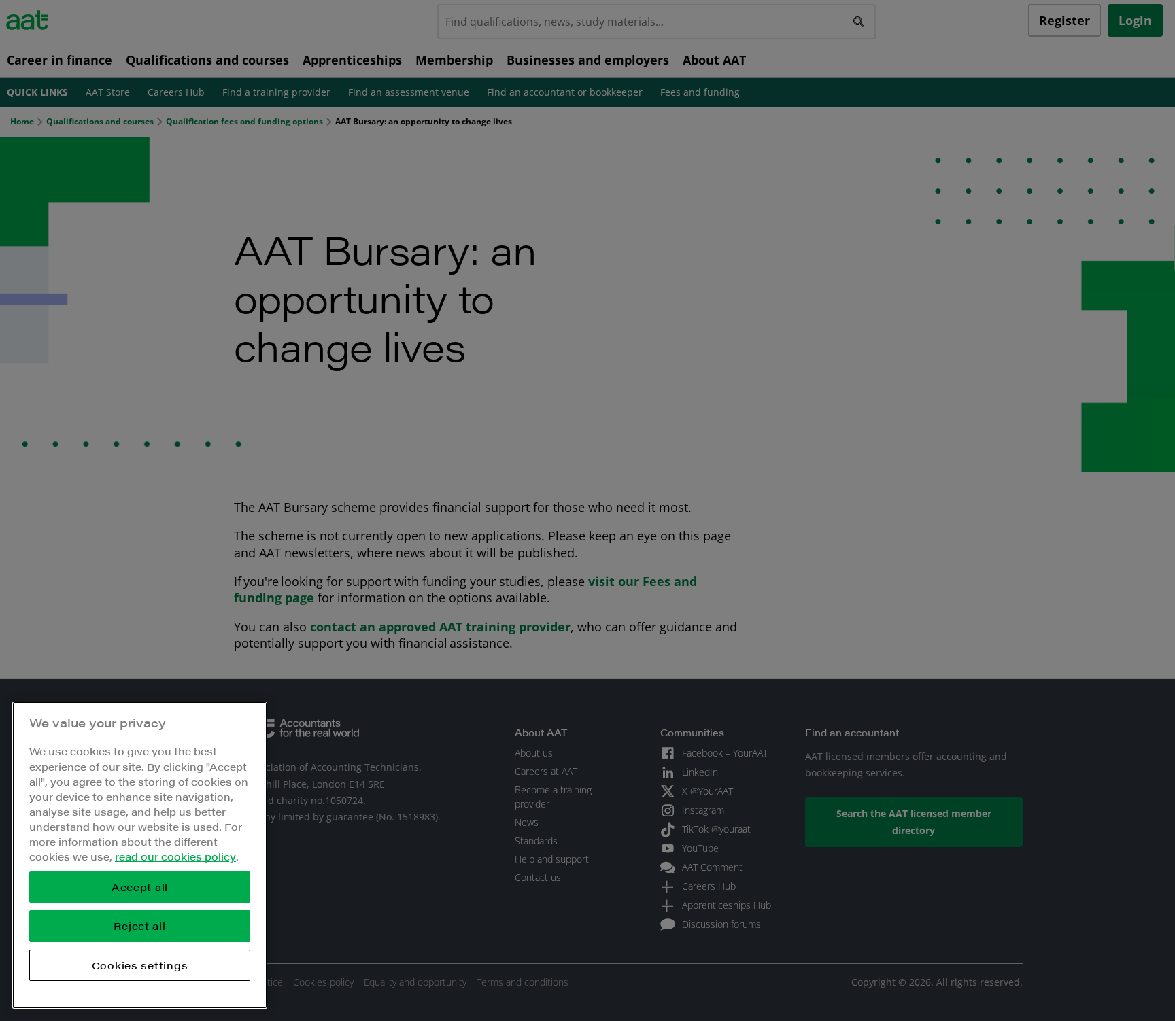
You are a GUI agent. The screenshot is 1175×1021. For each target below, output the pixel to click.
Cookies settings (140, 965)
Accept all (140, 887)
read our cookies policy (175, 856)
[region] (139, 855)
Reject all (139, 925)
